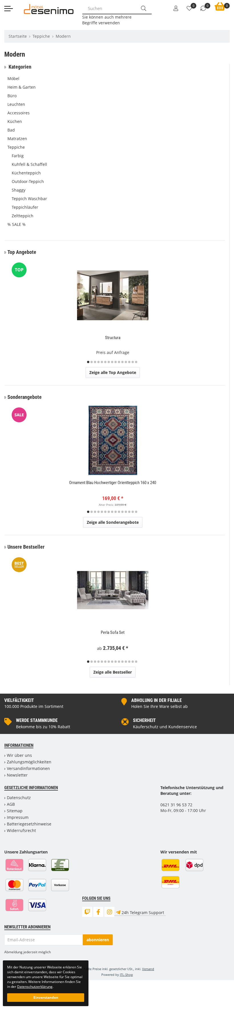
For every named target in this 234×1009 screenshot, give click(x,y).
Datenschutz (19, 797)
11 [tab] (122, 362)
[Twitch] (87, 912)
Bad (11, 130)
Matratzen (17, 138)
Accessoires (18, 113)
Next (220, 312)
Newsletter (17, 775)
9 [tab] (115, 362)
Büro (12, 95)
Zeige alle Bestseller (112, 672)
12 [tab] (126, 362)
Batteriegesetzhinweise (29, 824)
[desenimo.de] (49, 8)
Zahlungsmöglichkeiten (29, 762)
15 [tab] (136, 362)
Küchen (14, 121)
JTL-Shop (126, 974)
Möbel (13, 78)
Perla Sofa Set (112, 632)
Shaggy (18, 190)
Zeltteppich (22, 215)
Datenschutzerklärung (35, 986)
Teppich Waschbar (29, 198)
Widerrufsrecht (21, 830)
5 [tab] (102, 362)
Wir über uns (19, 755)
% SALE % (16, 224)
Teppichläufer (25, 207)
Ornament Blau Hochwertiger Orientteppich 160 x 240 (112, 482)
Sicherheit (144, 720)
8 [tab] (112, 362)
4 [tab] (98, 362)
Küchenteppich (26, 173)
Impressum (18, 817)
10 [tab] (119, 362)
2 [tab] (91, 362)
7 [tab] (109, 362)
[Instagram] (109, 912)
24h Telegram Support (143, 912)
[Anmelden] (175, 8)
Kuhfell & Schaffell (29, 164)
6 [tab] (105, 362)
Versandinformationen (28, 768)
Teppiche (16, 147)
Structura (112, 337)
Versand (148, 969)
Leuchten (16, 104)
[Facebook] (98, 912)
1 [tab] (88, 362)
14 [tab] (133, 362)
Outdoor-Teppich (28, 181)
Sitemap (15, 810)
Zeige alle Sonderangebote (113, 522)
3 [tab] (95, 362)
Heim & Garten (21, 87)
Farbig (18, 155)
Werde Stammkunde (37, 720)
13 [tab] (129, 362)
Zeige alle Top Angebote (112, 372)
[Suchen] (143, 8)
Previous (12, 312)
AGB (11, 804)
